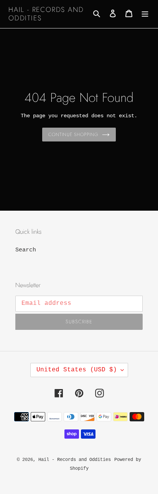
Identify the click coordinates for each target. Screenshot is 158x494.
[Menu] (145, 14)
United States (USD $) (76, 369)
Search (25, 250)
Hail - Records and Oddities (46, 14)
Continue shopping (73, 134)
